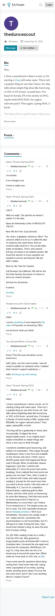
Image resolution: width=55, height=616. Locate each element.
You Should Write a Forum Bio (21, 341)
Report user (48, 597)
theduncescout (19, 166)
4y (32, 166)
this (42, 556)
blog (17, 80)
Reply (9, 189)
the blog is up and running (24, 374)
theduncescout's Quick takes (21, 303)
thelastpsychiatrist (20, 512)
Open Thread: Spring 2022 (20, 162)
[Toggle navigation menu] (3, 4)
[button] (8, 166)
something (18, 322)
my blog (10, 292)
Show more (10, 121)
